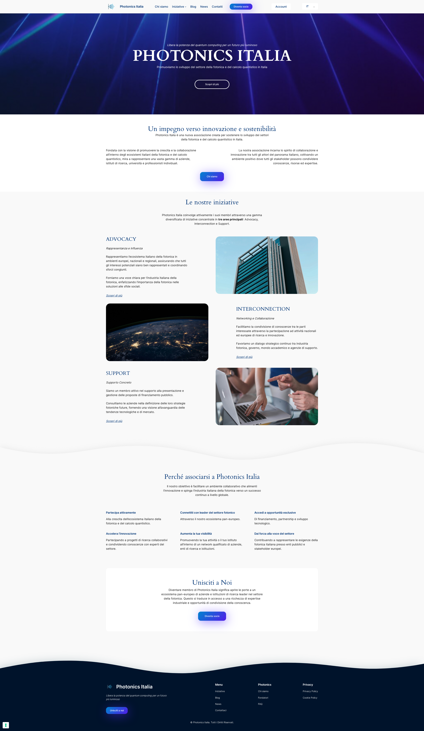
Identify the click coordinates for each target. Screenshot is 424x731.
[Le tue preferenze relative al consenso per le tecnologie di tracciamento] (6, 725)
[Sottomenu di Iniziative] (185, 6)
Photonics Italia (131, 6)
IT (307, 6)
